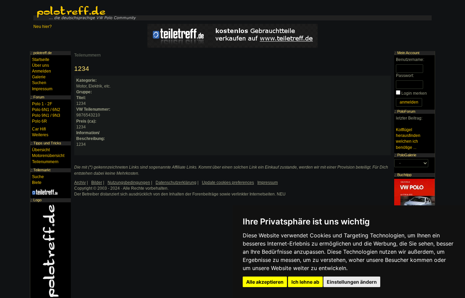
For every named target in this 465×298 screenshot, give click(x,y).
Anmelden (41, 71)
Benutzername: (410, 59)
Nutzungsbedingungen (129, 182)
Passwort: (405, 75)
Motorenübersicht (48, 155)
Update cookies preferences (228, 182)
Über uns (40, 65)
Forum (38, 97)
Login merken (414, 93)
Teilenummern (87, 55)
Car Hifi (39, 129)
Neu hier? (42, 26)
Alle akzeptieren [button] (265, 282)
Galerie (39, 77)
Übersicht (41, 149)
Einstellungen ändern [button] (352, 282)
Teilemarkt (41, 170)
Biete (37, 182)
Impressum (42, 89)
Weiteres (40, 134)
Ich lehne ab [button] (305, 282)
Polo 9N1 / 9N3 (46, 115)
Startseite (40, 59)
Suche (38, 176)
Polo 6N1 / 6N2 (46, 109)
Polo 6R (39, 121)
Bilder (96, 182)
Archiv (80, 182)
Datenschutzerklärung (176, 182)
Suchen (39, 82)
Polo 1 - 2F (42, 103)
